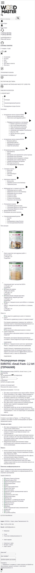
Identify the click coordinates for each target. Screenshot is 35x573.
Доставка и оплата (9, 63)
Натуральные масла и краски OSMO (14, 114)
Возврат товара (8, 544)
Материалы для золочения (14, 156)
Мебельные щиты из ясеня (14, 193)
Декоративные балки (10, 210)
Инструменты (11, 151)
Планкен (9, 175)
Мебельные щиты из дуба (14, 190)
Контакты (6, 65)
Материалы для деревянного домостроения (19, 155)
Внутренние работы (12, 142)
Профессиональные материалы (16, 161)
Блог (5, 60)
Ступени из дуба (11, 195)
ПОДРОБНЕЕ (7, 328)
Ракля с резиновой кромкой (18, 128)
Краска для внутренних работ (15, 116)
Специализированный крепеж (12, 103)
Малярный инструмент (13, 144)
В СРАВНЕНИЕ (18, 375)
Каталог (6, 58)
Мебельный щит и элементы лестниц (14, 188)
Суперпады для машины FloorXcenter (20, 130)
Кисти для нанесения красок (18, 125)
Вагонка (9, 172)
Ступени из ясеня (12, 196)
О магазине (7, 57)
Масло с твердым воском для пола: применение (17, 345)
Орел (5, 23)
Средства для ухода (13, 146)
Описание (3, 387)
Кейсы (9, 153)
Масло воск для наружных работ (16, 118)
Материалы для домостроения (12, 212)
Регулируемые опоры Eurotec (12, 106)
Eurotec (9, 218)
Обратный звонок (6, 39)
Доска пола (10, 181)
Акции (5, 62)
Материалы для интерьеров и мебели (17, 158)
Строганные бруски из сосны (15, 209)
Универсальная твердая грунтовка (13, 297)
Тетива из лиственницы (13, 198)
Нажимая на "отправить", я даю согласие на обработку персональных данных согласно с (17, 566)
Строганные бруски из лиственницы (17, 207)
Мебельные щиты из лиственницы (16, 191)
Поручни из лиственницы (14, 200)
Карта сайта (7, 546)
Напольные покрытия (10, 179)
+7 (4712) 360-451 (6, 34)
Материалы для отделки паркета (16, 159)
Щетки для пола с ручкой (17, 133)
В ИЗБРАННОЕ (7, 375)
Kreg (8, 219)
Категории (7, 100)
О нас (5, 534)
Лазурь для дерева (9, 291)
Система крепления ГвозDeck (15, 223)
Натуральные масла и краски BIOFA (14, 139)
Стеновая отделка (9, 168)
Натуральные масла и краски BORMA (14, 150)
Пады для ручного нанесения (18, 127)
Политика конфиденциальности (13, 536)
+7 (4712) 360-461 (6, 33)
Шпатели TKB (14, 132)
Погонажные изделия (10, 204)
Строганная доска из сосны (14, 205)
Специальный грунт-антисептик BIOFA (14, 284)
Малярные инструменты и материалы (17, 122)
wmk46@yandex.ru (6, 37)
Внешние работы (12, 141)
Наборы (12, 135)
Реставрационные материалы (15, 164)
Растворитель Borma (13, 163)
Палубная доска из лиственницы (16, 182)
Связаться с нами (8, 543)
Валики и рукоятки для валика (18, 123)
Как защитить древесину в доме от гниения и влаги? (18, 319)
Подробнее (7, 258)
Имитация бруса (11, 173)
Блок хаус (10, 170)
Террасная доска (12, 184)
